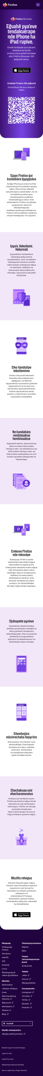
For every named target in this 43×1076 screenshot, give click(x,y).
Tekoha (5, 1010)
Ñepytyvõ (6, 1003)
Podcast (26, 1007)
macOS (5, 957)
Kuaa (4, 992)
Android (5, 965)
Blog (4, 1014)
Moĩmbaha (7, 1006)
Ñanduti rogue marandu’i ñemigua (13, 1048)
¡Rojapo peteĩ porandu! (12, 1034)
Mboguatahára (28, 983)
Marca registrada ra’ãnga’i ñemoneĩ (14, 1070)
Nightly (25, 947)
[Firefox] (10, 4)
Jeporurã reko (7, 1053)
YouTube (26, 996)
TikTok (25, 1000)
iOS (3, 961)
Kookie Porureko (7, 1059)
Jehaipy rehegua (9, 988)
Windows (6, 954)
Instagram (26, 992)
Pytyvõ (25, 979)
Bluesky (25, 1004)
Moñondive (7, 985)
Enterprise (27, 966)
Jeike (24, 975)
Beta (24, 951)
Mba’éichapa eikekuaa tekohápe (13, 1065)
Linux (4, 969)
